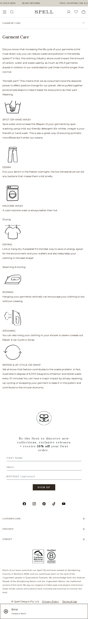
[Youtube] (63, 503)
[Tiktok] (53, 503)
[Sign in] (70, 12)
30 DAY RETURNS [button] (31, 3)
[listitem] (44, 23)
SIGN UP (44, 487)
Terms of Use (69, 601)
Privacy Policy (50, 601)
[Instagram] (34, 503)
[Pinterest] (44, 503)
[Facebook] (24, 503)
